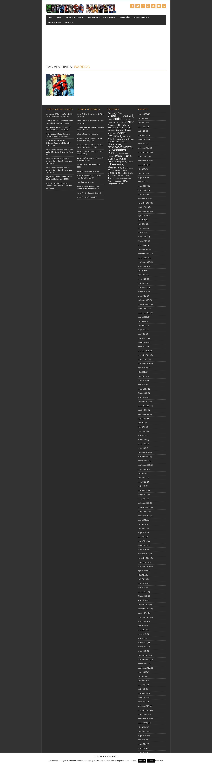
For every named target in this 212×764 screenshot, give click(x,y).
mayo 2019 (142, 482)
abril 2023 (141, 283)
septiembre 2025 (144, 161)
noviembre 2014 (143, 710)
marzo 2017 (142, 592)
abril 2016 (141, 638)
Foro (59, 17)
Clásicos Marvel (120, 116)
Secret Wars (116, 170)
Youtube (148, 6)
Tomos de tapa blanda (123, 178)
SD (109, 170)
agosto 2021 (142, 368)
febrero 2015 (142, 697)
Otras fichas (93, 17)
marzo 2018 (142, 541)
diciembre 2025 (143, 148)
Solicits (125, 170)
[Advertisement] (106, 43)
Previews (116, 164)
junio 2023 (141, 275)
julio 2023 (141, 271)
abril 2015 (141, 689)
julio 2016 (141, 626)
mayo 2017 (142, 583)
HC (118, 125)
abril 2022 (141, 334)
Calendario (109, 17)
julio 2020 (141, 423)
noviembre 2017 (143, 558)
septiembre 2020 (144, 414)
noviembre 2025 (143, 152)
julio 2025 (141, 169)
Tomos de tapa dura (114, 181)
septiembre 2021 (144, 364)
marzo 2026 (142, 135)
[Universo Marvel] (82, 13)
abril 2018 (141, 537)
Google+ (143, 6)
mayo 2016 (142, 634)
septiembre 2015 (144, 668)
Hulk (124, 125)
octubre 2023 (142, 258)
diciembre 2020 (143, 402)
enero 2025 (142, 194)
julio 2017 (141, 575)
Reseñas (114, 167)
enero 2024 (142, 245)
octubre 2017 (142, 562)
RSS (153, 6)
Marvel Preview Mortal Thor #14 (88, 171)
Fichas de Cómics (74, 17)
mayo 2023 (142, 279)
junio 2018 (141, 528)
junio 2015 (141, 681)
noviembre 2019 (143, 457)
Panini (118, 156)
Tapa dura (121, 175)
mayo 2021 (142, 380)
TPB (125, 181)
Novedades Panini (116, 151)
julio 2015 (141, 676)
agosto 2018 (142, 520)
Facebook (132, 6)
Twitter (137, 6)
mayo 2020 (142, 431)
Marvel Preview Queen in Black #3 (89, 193)
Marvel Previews (116, 134)
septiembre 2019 (144, 465)
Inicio (50, 17)
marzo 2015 (142, 693)
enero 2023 (142, 296)
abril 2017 (141, 588)
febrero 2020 (142, 444)
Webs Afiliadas (141, 17)
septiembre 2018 (144, 516)
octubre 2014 (142, 714)
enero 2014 (142, 752)
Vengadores (112, 184)
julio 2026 (141, 118)
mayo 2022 (142, 330)
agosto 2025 (142, 165)
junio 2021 (141, 376)
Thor (127, 175)
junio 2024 (141, 224)
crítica (117, 119)
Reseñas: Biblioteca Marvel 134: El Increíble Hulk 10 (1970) (58, 143)
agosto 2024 (142, 216)
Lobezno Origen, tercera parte (87, 134)
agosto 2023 (142, 266)
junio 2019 (141, 478)
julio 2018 (141, 524)
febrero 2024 (142, 241)
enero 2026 (142, 144)
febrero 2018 (142, 545)
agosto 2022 (142, 317)
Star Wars (112, 175)
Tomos (111, 178)
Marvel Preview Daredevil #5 (87, 197)
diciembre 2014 (143, 706)
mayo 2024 (142, 228)
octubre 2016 (142, 613)
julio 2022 (141, 321)
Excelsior (126, 122)
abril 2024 (141, 232)
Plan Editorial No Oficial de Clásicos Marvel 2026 (59, 152)
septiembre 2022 (144, 313)
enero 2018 (142, 550)
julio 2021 (141, 372)
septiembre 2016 (144, 617)
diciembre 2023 (143, 249)
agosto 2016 (142, 621)
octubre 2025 (142, 156)
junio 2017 (141, 579)
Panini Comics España (116, 160)
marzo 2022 (142, 338)
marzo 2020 (142, 440)
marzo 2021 (142, 389)
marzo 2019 (142, 490)
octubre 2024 (142, 207)
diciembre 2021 (143, 351)
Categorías (124, 17)
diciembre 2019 (143, 452)
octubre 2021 (142, 359)
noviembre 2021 (143, 355)
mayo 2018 (142, 533)
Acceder (69, 22)
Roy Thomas (127, 168)
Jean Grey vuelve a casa (85, 182)
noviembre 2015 (143, 659)
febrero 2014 (142, 748)
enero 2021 (142, 397)
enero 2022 (142, 347)
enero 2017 (142, 600)
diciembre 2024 (143, 199)
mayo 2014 (142, 736)
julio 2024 (141, 220)
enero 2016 (142, 651)
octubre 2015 (142, 664)
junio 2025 (141, 173)
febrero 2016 (142, 647)
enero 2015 (142, 702)
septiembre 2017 (144, 566)
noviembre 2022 (143, 304)
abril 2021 (141, 385)
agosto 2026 (142, 114)
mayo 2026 (142, 127)
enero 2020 (142, 448)
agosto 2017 (142, 571)
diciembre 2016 (143, 604)
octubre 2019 (142, 461)
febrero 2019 (142, 495)
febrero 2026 (142, 139)
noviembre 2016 (143, 609)
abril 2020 (141, 435)
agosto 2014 (142, 723)
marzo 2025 (142, 186)
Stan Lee (127, 173)
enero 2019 (142, 499)
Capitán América (115, 113)
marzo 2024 (142, 237)
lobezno (125, 128)
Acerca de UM (54, 22)
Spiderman (114, 172)
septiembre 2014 (144, 719)
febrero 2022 (142, 342)
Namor (123, 142)
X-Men (121, 184)
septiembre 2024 (144, 211)
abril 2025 (141, 182)
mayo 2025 (142, 178)
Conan (110, 119)
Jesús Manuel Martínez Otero (56, 150)
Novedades (114, 144)
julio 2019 (141, 473)
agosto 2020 (142, 418)
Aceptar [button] (142, 761)
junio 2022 (141, 325)
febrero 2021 (142, 393)
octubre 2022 (142, 309)
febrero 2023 (142, 292)
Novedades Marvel (120, 147)
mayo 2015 (142, 685)
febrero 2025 (142, 190)
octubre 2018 (142, 511)
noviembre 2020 (143, 406)
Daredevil (128, 119)
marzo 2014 (142, 744)
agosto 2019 (142, 469)
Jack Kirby (117, 128)
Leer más (159, 760)
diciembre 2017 (143, 554)
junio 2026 (141, 123)
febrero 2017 (142, 596)
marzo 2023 (142, 287)
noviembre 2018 (143, 507)
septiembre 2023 (144, 262)
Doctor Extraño (113, 123)
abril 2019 (141, 486)
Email (159, 6)
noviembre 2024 (143, 203)
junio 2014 (141, 731)
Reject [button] (151, 761)
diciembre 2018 (143, 503)
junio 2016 (141, 630)
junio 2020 (141, 427)
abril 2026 (141, 131)
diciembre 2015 (143, 655)
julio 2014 (141, 727)
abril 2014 (141, 740)
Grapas (111, 125)
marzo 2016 (142, 643)
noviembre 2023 (143, 254)
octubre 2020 (142, 410)
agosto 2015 (142, 672)
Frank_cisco (50, 134)
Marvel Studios (122, 139)
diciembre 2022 (143, 300)
